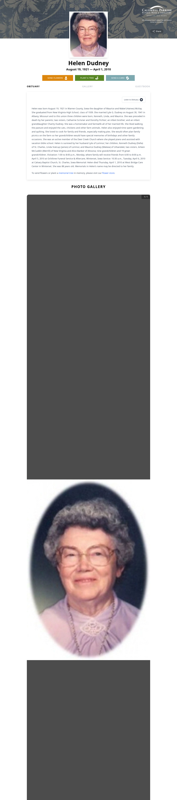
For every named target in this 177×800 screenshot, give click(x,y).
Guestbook (142, 86)
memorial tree (66, 173)
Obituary (33, 86)
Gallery (87, 86)
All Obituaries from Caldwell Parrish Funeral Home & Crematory (156, 21)
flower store (108, 173)
